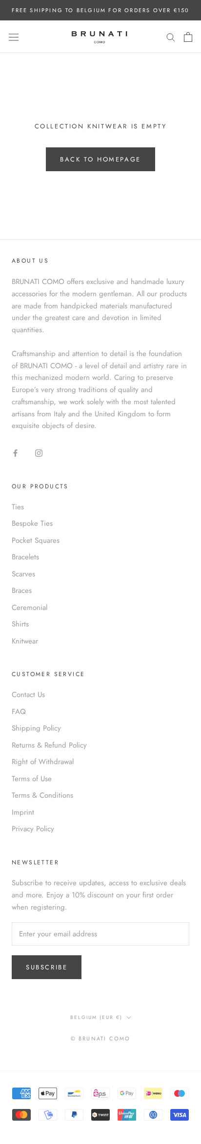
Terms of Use (32, 778)
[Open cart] (188, 37)
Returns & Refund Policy (49, 745)
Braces (22, 590)
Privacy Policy (33, 828)
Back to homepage (100, 159)
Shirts (20, 624)
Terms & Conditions (42, 795)
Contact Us (28, 694)
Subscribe (46, 967)
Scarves (23, 574)
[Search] (170, 37)
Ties (18, 506)
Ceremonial (29, 607)
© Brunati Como (101, 1038)
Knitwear (25, 641)
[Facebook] (15, 453)
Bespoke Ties (32, 523)
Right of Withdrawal (43, 761)
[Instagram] (38, 453)
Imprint (23, 812)
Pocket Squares (36, 540)
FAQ (19, 711)
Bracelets (25, 557)
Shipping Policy (36, 728)
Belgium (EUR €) (96, 1017)
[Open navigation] (14, 37)
